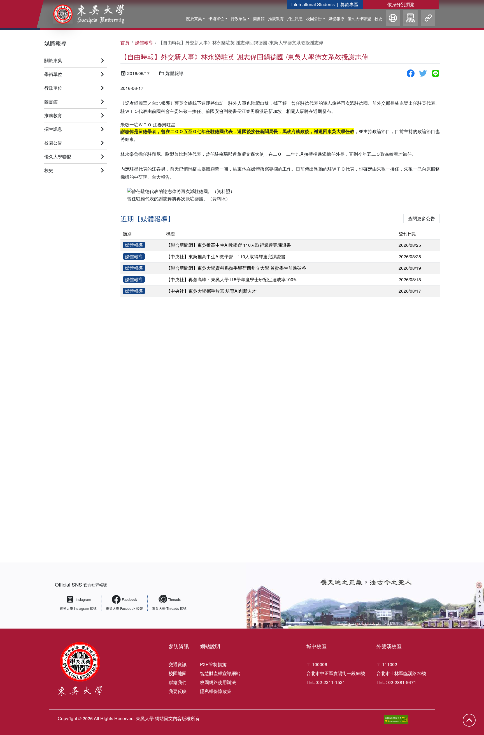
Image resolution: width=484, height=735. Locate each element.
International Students (313, 4)
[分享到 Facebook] (411, 73)
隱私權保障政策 (215, 691)
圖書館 (259, 18)
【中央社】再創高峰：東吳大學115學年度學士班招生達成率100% (231, 279)
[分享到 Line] (435, 73)
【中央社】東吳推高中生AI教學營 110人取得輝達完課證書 (225, 256)
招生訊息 (295, 18)
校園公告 (314, 18)
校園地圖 (178, 673)
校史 (378, 18)
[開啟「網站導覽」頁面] (410, 19)
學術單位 (216, 18)
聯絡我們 (178, 682)
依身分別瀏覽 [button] (400, 4)
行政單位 (238, 18)
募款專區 (349, 4)
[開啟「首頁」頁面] (85, 14)
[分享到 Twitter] (423, 73)
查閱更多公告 (421, 218)
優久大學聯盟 (359, 18)
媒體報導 (336, 18)
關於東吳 (194, 18)
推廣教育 (276, 18)
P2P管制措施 (213, 664)
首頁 (124, 42)
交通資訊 (178, 664)
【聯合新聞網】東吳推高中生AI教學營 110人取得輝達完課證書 (228, 245)
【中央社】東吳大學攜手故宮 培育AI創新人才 (211, 291)
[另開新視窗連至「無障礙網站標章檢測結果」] (396, 719)
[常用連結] (428, 19)
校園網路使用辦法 (218, 682)
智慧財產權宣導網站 (220, 673)
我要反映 (178, 691)
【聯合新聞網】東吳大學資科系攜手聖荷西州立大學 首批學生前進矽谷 (236, 268)
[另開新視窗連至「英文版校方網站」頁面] (393, 19)
